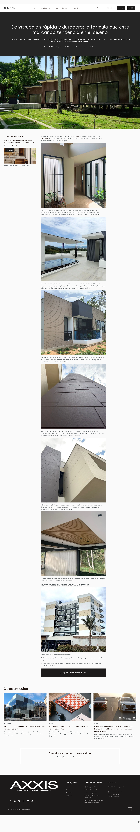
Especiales (76, 8)
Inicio (35, 8)
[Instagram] (16, 802)
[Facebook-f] (11, 802)
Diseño (56, 8)
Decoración (65, 8)
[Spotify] (33, 802)
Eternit (77, 136)
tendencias (44, 138)
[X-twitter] (20, 802)
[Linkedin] (29, 802)
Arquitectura (45, 8)
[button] (85, 673)
